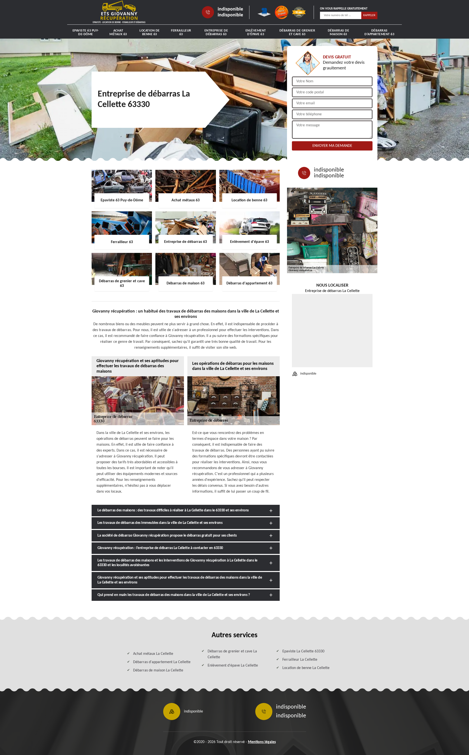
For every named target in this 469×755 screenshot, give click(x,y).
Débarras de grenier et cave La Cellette (232, 654)
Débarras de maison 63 (338, 32)
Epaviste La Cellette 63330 (303, 651)
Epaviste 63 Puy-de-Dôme (86, 32)
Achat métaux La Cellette (153, 654)
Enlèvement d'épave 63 (255, 32)
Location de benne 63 (149, 32)
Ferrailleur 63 (181, 32)
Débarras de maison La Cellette (158, 670)
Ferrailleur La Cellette (299, 660)
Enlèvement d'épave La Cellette (233, 666)
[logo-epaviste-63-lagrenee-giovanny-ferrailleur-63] (119, 12)
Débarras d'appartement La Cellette (162, 662)
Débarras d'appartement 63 (379, 32)
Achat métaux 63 (118, 32)
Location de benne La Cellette (306, 668)
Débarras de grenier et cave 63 (297, 32)
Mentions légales (262, 742)
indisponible (230, 9)
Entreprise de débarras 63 (216, 32)
